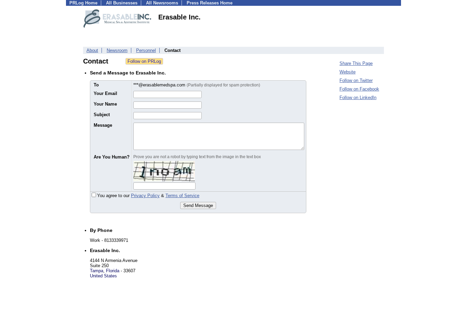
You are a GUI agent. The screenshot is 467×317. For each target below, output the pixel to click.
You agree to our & (148, 195)
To (96, 84)
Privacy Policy (145, 195)
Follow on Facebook (359, 89)
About (92, 50)
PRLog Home (83, 2)
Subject (102, 114)
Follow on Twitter (356, 80)
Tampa (96, 270)
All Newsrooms (162, 2)
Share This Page (356, 63)
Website (347, 71)
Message (103, 125)
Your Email (105, 93)
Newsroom (117, 50)
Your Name (105, 104)
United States (103, 275)
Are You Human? (112, 157)
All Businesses (121, 2)
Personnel (146, 50)
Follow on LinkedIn (357, 97)
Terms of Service (182, 195)
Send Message (198, 205)
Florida (112, 270)
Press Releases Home (209, 2)
